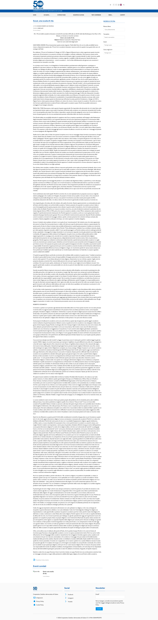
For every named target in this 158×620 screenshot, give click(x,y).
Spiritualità (40, 28)
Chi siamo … (47, 15)
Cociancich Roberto (41, 26)
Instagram (70, 598)
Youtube (70, 601)
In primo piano (61, 15)
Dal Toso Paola (50, 26)
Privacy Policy (40, 601)
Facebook (70, 594)
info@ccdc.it (39, 598)
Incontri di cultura (78, 15)
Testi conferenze (96, 15)
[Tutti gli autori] (114, 45)
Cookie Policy (40, 605)
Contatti (122, 15)
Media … (110, 15)
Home (34, 15)
